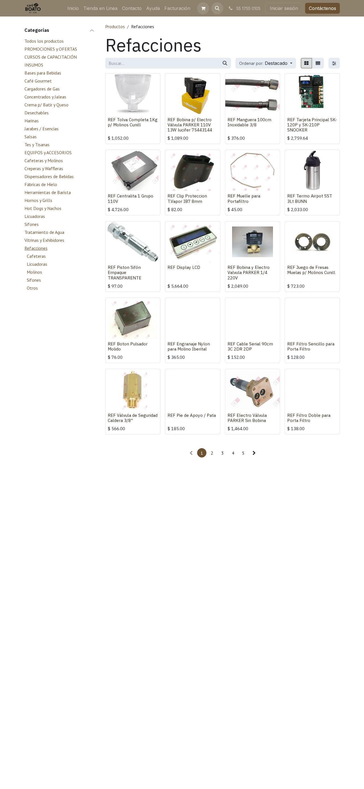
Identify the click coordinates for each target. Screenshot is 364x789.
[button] (217, 8)
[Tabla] (306, 63)
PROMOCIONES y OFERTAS (50, 49)
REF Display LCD (183, 267)
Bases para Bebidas (42, 73)
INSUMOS (33, 65)
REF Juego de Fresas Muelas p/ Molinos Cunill (311, 269)
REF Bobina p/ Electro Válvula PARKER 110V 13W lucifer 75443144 (189, 125)
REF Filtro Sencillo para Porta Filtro (310, 346)
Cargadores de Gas (42, 89)
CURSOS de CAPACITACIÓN (50, 57)
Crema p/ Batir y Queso (46, 105)
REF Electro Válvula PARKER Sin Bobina (247, 417)
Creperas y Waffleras (43, 168)
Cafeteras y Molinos (43, 160)
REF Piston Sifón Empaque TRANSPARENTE (124, 272)
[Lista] (318, 63)
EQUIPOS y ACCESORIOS (48, 152)
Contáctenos (322, 8)
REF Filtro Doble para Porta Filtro (308, 417)
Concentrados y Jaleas (45, 97)
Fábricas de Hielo (40, 184)
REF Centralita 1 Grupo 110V (130, 198)
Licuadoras (34, 216)
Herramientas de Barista (47, 192)
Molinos (34, 272)
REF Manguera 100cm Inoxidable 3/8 (249, 122)
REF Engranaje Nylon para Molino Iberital (188, 346)
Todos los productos (44, 41)
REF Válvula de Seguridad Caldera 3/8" (133, 417)
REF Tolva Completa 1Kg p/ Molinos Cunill (133, 122)
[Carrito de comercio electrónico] (203, 8)
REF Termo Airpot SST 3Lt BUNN (309, 198)
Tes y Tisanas (36, 144)
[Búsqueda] (225, 63)
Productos (115, 26)
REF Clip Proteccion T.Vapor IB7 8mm (187, 198)
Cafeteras (36, 256)
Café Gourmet (38, 81)
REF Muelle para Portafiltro (244, 198)
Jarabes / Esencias (41, 128)
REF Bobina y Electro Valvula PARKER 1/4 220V (249, 272)
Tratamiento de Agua (44, 232)
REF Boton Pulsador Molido (128, 346)
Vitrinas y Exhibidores (44, 240)
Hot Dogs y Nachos (42, 208)
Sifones (31, 224)
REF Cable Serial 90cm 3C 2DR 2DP (250, 346)
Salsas (30, 136)
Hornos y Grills (38, 200)
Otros (32, 288)
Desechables (36, 113)
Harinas (31, 120)
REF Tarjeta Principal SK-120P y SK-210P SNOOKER (312, 125)
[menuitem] (73, 8)
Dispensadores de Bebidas (49, 176)
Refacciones (35, 248)
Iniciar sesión (284, 8)
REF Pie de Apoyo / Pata (191, 415)
